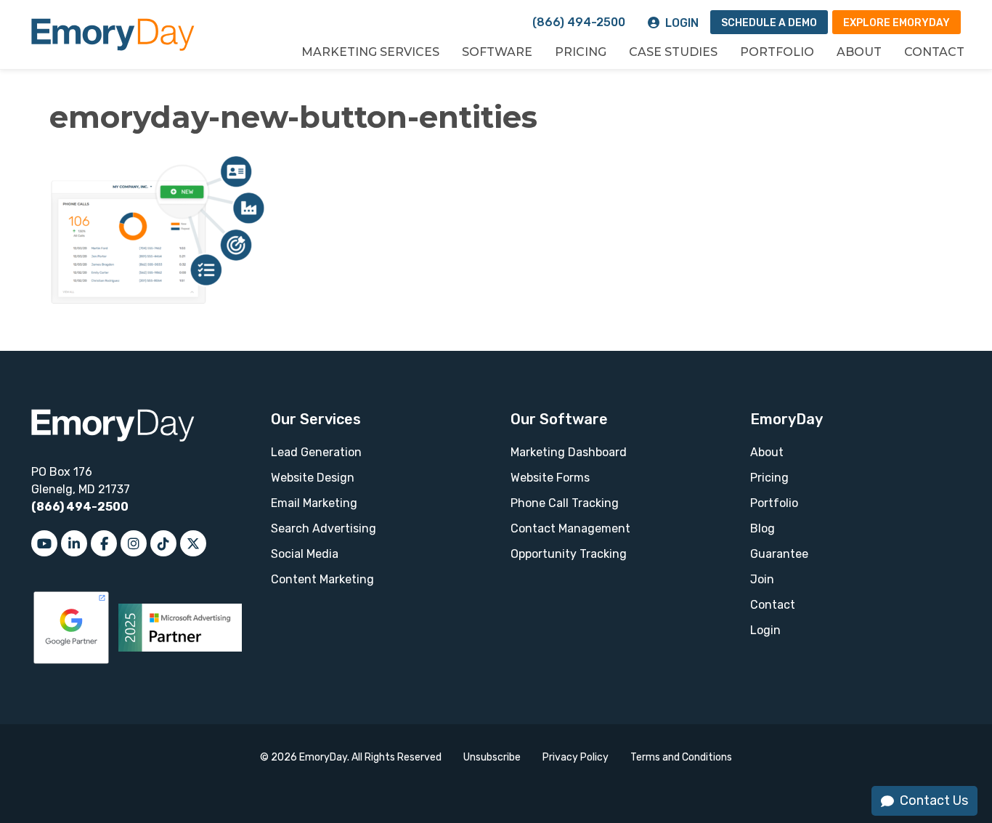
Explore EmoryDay (896, 23)
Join (762, 579)
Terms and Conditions (681, 757)
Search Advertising (323, 528)
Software (497, 52)
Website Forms (550, 478)
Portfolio (777, 52)
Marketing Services (370, 52)
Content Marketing (322, 579)
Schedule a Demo (769, 23)
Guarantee (779, 554)
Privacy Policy (575, 757)
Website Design (312, 478)
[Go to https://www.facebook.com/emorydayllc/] (104, 543)
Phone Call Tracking (565, 503)
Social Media (304, 554)
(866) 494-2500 (578, 22)
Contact (934, 52)
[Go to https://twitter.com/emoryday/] (193, 543)
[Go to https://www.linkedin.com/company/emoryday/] (74, 543)
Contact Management (570, 528)
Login (682, 23)
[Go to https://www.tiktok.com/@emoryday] (163, 543)
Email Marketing (314, 503)
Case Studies (673, 52)
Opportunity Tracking (569, 554)
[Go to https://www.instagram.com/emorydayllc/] (134, 543)
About (859, 52)
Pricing (580, 52)
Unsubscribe (492, 757)
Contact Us (934, 800)
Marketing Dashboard (569, 452)
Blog (762, 528)
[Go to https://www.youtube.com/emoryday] (44, 543)
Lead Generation (316, 452)
